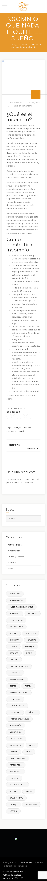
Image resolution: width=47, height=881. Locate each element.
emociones (15, 673)
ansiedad (32, 613)
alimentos (15, 613)
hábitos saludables (19, 719)
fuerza (28, 686)
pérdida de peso (17, 785)
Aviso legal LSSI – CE (13, 878)
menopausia (15, 732)
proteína (14, 778)
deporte (14, 653)
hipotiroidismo (17, 706)
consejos (17, 427)
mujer (32, 745)
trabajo (13, 804)
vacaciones (31, 804)
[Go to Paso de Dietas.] (6, 44)
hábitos (32, 712)
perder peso (16, 765)
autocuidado (16, 620)
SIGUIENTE (33, 449)
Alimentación (14, 550)
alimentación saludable (21, 607)
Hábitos (12, 562)
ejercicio (14, 659)
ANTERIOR (14, 445)
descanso (27, 427)
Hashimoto (15, 699)
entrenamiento (17, 679)
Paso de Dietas (28, 862)
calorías (32, 640)
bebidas (13, 633)
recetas (13, 791)
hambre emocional (19, 692)
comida (13, 646)
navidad (14, 752)
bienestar (14, 640)
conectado (35, 479)
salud (29, 791)
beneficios (31, 633)
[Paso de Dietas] (23, 6)
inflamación (16, 725)
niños (29, 752)
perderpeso (15, 771)
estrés (13, 686)
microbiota (15, 745)
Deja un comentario (23, 106)
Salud (21, 431)
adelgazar (15, 594)
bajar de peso (16, 627)
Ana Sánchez (16, 102)
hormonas (15, 712)
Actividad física (15, 544)
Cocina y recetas (16, 556)
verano (13, 811)
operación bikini (18, 758)
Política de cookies (12, 875)
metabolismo (16, 738)
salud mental (16, 798)
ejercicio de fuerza (19, 666)
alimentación (16, 600)
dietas (29, 653)
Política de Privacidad (12, 871)
